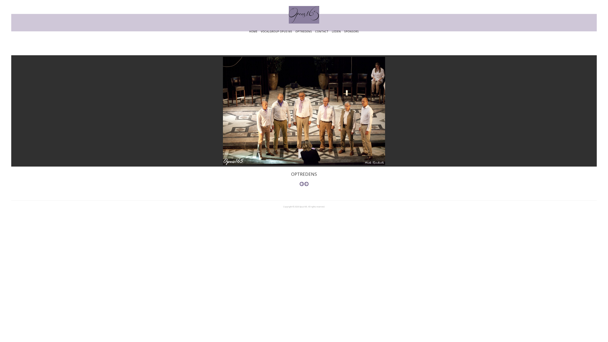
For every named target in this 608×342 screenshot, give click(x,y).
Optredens (303, 31)
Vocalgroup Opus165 (276, 31)
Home (253, 31)
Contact (322, 31)
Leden (336, 31)
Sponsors (351, 31)
